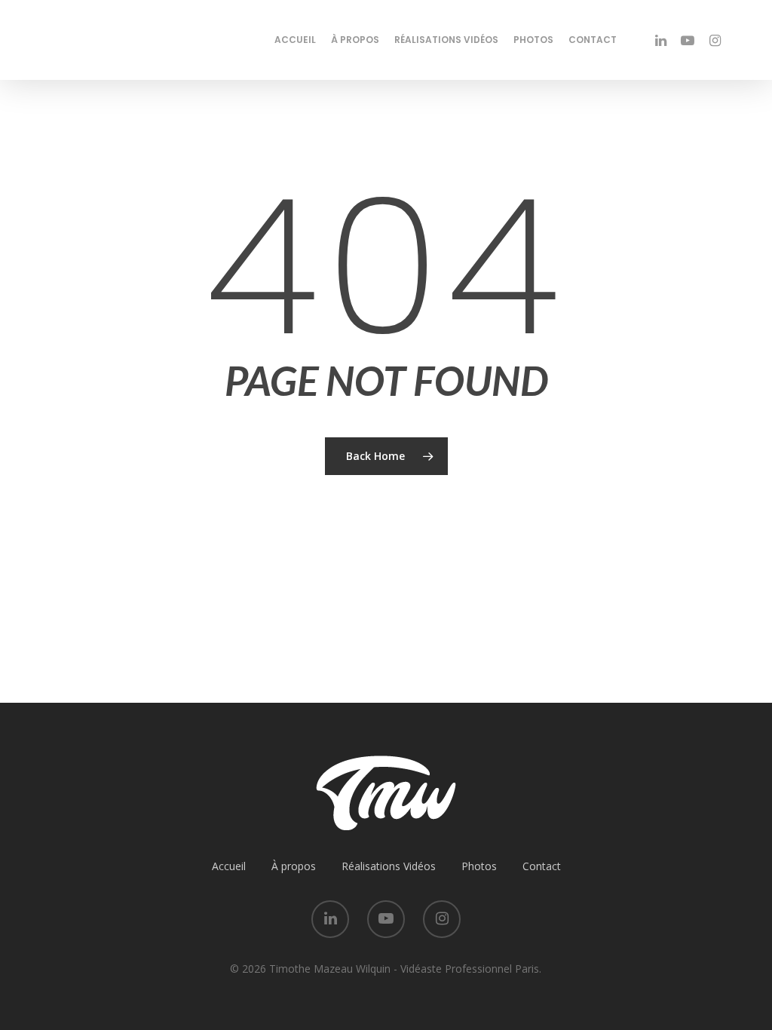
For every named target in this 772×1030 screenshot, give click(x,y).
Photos (533, 39)
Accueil (295, 39)
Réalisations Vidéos (446, 39)
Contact (592, 39)
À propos (355, 39)
